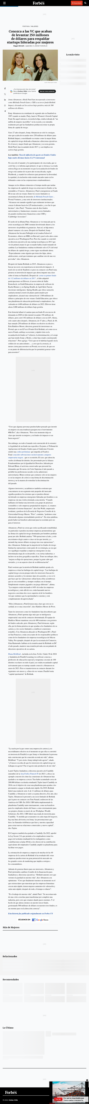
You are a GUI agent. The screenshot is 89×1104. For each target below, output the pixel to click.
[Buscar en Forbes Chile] (85, 3)
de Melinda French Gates (43, 196)
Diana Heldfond (14, 654)
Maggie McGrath (18, 46)
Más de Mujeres (11, 927)
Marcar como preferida (47, 91)
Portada (25, 26)
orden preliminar (23, 451)
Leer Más (58, 1099)
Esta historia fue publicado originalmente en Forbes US (30, 913)
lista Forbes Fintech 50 (29, 773)
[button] (87, 1080)
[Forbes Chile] (38, 3)
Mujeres (34, 26)
